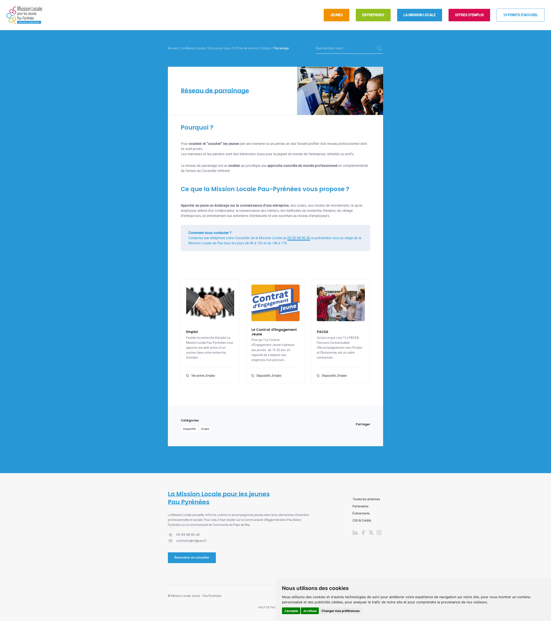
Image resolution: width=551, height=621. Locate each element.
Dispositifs (264, 375)
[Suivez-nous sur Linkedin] (355, 532)
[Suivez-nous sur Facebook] (363, 532)
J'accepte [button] (291, 611)
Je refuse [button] (310, 611)
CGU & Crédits (362, 520)
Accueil (173, 48)
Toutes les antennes (366, 499)
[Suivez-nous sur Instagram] (379, 532)
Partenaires (360, 506)
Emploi (265, 48)
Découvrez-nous (219, 48)
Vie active (197, 375)
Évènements (361, 513)
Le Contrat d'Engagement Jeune (274, 332)
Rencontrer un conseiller (191, 557)
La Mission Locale (193, 48)
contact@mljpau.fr (191, 540)
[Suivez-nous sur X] (371, 532)
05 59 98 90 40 (298, 238)
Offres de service (246, 48)
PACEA (322, 332)
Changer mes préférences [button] (340, 611)
